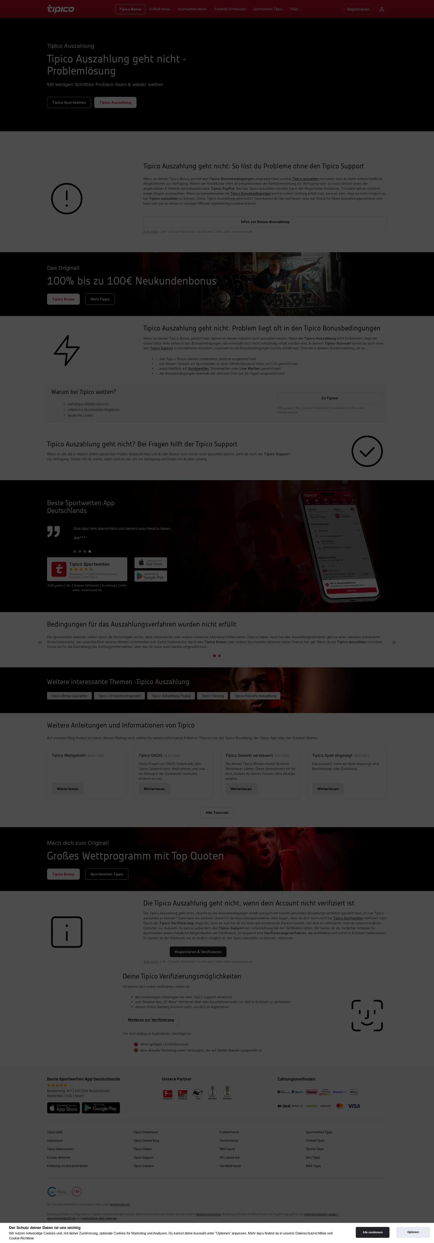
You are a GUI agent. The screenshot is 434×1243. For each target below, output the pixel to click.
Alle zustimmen (373, 1232)
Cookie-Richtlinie (21, 1238)
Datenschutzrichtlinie (310, 1233)
